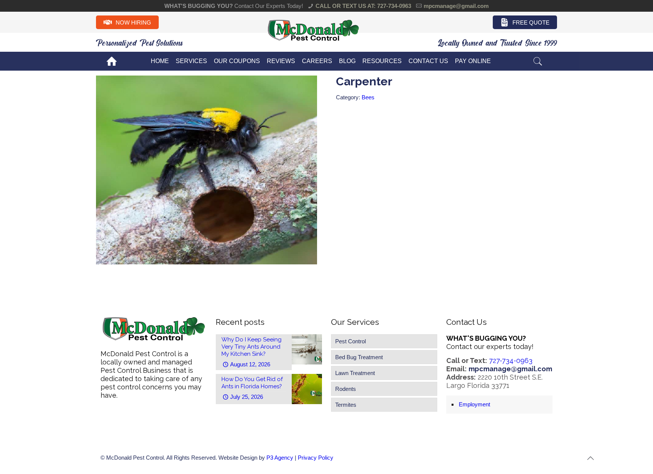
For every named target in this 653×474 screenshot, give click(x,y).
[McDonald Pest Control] (313, 40)
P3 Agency (279, 457)
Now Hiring (133, 22)
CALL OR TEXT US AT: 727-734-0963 (363, 6)
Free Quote (530, 22)
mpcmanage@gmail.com (456, 6)
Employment (474, 404)
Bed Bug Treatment (359, 357)
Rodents (345, 389)
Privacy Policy (315, 457)
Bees (368, 97)
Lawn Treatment (355, 373)
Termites (345, 404)
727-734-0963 (510, 360)
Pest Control (350, 341)
